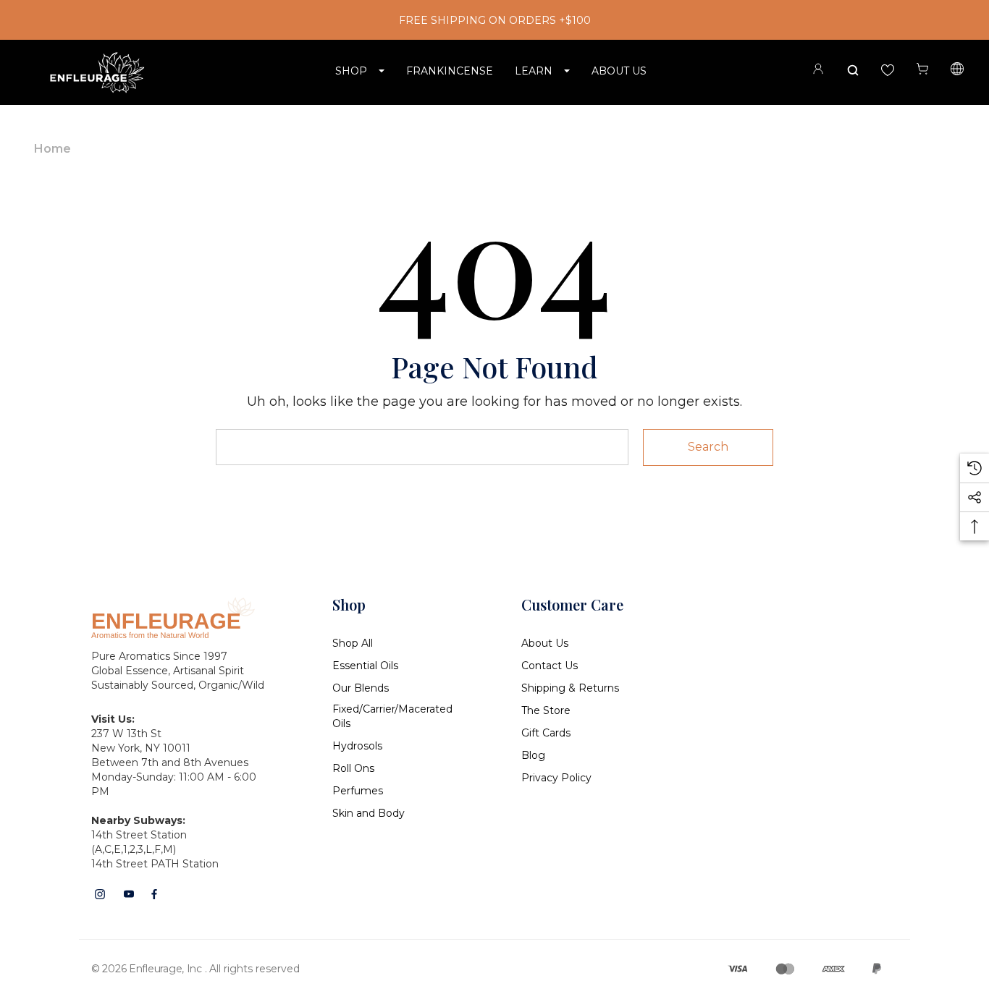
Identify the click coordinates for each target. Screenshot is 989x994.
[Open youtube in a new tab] (129, 894)
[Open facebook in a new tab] (154, 894)
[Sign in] (818, 71)
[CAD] (957, 70)
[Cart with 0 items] (922, 69)
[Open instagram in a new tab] (100, 894)
